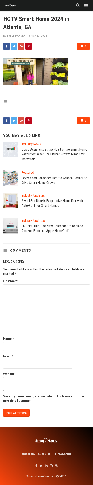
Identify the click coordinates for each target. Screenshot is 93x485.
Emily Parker (16, 35)
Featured (28, 172)
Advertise (45, 454)
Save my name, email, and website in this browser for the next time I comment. (43, 398)
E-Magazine (63, 454)
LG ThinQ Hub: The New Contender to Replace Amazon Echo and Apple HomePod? (52, 228)
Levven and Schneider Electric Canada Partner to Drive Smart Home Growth (54, 180)
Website (9, 374)
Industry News (31, 144)
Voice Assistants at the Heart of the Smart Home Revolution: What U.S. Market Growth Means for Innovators (54, 154)
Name (8, 338)
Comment (10, 281)
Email (8, 356)
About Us (28, 454)
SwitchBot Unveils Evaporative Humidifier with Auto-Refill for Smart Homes (52, 203)
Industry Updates (33, 195)
